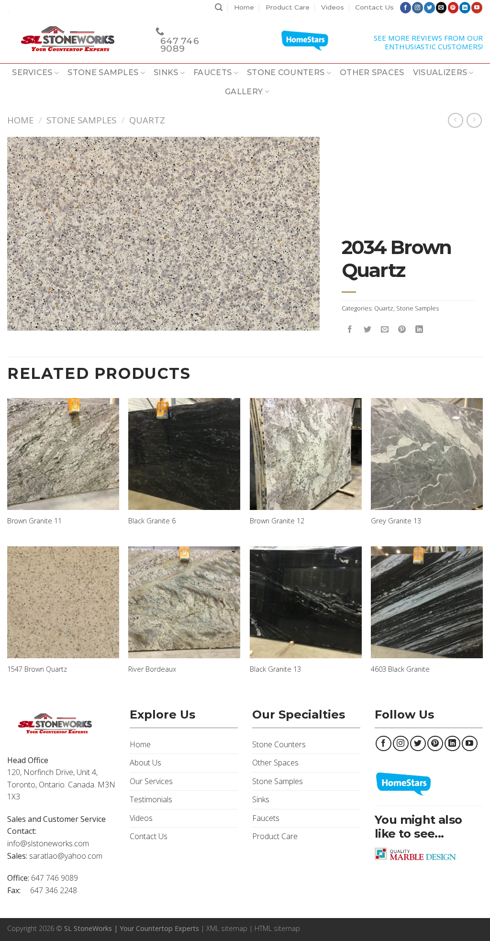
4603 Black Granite (400, 669)
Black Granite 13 (275, 669)
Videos (332, 7)
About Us (145, 762)
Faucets (212, 72)
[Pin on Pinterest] (402, 330)
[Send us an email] (441, 7)
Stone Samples (102, 72)
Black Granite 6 (152, 521)
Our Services (151, 781)
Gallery (244, 91)
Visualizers (440, 72)
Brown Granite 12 (277, 521)
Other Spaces (372, 72)
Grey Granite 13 (396, 521)
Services (32, 72)
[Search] (219, 7)
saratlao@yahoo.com (65, 856)
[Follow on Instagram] (417, 7)
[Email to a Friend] (384, 330)
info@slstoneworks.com (48, 843)
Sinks (166, 72)
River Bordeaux (152, 669)
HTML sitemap (277, 928)
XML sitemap (226, 928)
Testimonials (151, 799)
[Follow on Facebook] (405, 7)
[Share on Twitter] (367, 330)
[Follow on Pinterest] (453, 7)
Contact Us (374, 7)
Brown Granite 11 (34, 521)
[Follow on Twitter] (429, 7)
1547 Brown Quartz (37, 669)
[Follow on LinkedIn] (464, 7)
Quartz (147, 120)
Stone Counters (285, 72)
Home (244, 7)
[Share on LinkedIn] (419, 330)
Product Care (288, 7)
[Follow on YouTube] (476, 7)
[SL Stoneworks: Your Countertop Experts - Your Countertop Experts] (74, 39)
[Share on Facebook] (350, 330)
